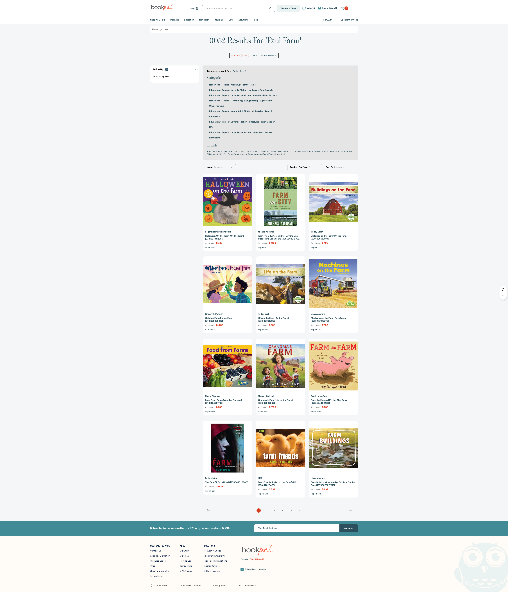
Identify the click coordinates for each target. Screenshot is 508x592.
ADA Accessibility (247, 585)
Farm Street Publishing (257, 151)
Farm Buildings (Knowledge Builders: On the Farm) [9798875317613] (333, 484)
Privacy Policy (220, 585)
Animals (253, 90)
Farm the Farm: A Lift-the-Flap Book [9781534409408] (329, 401)
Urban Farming (216, 106)
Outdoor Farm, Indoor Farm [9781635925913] (218, 319)
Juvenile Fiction (239, 90)
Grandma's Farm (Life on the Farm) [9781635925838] (275, 401)
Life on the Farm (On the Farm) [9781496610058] (273, 319)
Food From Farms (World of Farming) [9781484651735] (223, 401)
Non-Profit (214, 84)
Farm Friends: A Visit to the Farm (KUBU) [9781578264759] (278, 484)
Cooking (235, 84)
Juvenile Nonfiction (241, 95)
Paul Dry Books (214, 151)
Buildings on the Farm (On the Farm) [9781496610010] (329, 237)
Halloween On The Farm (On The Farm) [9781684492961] (224, 237)
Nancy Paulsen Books (317, 151)
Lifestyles (258, 111)
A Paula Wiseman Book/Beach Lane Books (266, 154)
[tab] (240, 55)
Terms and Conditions (190, 585)
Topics (225, 84)
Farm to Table (249, 84)
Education (214, 90)
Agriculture (266, 100)
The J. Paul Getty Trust (234, 151)
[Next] (350, 510)
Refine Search (239, 71)
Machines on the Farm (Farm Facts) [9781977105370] (328, 319)
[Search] (270, 8)
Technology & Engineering (244, 100)
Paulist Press (300, 151)
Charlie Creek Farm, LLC (281, 151)
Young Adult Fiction (241, 111)
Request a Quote (288, 8)
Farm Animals (266, 90)
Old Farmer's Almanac (234, 154)
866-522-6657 (257, 559)
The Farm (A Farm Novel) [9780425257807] (227, 482)
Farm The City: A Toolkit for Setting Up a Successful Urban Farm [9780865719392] (279, 237)
